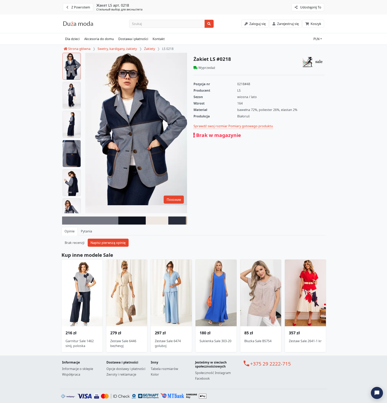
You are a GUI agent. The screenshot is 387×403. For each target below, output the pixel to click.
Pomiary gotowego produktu (250, 126)
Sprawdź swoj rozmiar (211, 126)
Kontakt (159, 39)
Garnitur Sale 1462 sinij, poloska (80, 343)
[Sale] (313, 61)
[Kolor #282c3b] (177, 221)
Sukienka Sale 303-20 (215, 341)
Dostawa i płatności (133, 39)
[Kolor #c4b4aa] (186, 221)
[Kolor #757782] (90, 221)
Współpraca (71, 374)
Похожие (174, 199)
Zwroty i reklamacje (121, 374)
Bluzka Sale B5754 (258, 341)
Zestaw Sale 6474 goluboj (168, 343)
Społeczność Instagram (213, 373)
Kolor (155, 374)
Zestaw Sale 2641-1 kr (305, 341)
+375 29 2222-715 (270, 363)
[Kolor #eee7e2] (157, 221)
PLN (316, 39)
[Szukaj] (209, 24)
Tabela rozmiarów (164, 369)
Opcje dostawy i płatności (125, 369)
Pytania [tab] (86, 231)
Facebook (202, 378)
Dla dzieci (72, 39)
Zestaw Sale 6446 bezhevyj (123, 343)
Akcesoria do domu (99, 39)
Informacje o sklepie (77, 369)
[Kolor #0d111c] (132, 221)
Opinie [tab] (69, 231)
